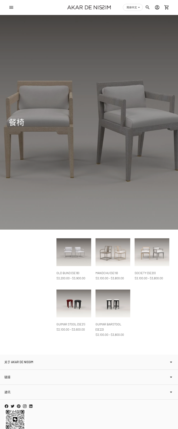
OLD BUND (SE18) (67, 273)
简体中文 (132, 7)
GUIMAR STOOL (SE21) (70, 324)
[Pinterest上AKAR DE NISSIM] (18, 406)
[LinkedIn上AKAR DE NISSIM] (31, 406)
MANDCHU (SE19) (107, 273)
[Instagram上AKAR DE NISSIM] (25, 406)
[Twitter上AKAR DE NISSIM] (12, 406)
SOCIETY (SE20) (145, 273)
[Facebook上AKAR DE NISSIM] (6, 406)
